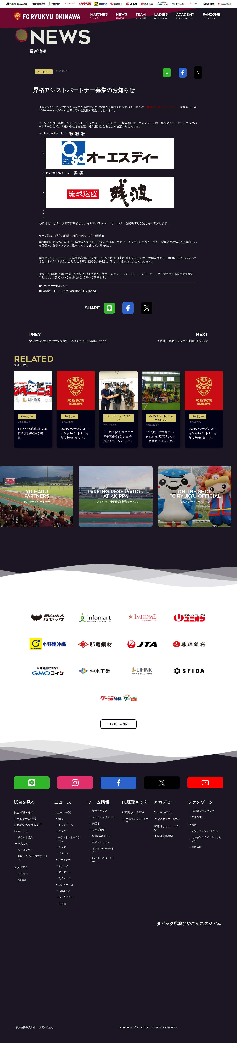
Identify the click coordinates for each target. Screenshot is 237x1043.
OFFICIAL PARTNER (118, 724)
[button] (99, 16)
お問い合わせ (46, 1027)
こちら (64, 285)
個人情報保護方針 (25, 1027)
